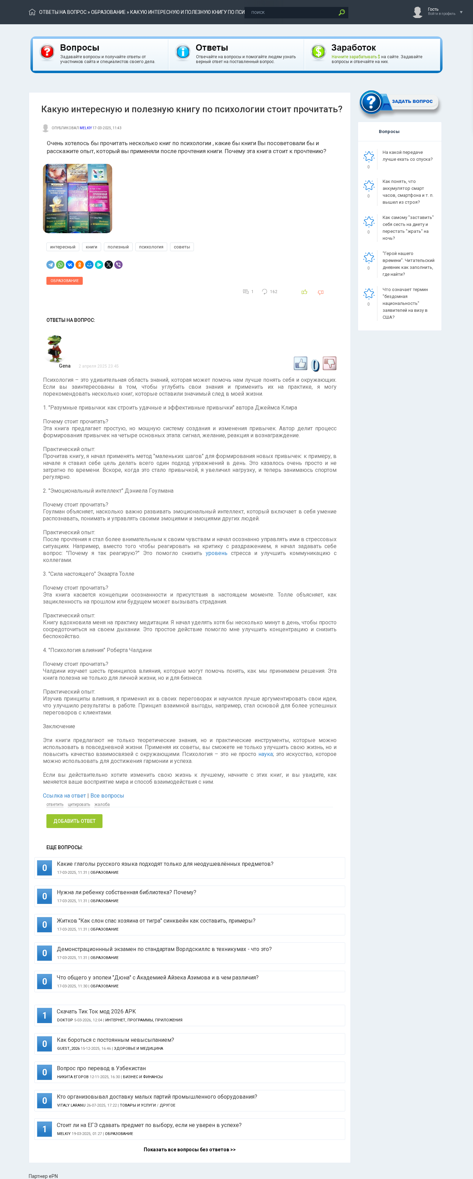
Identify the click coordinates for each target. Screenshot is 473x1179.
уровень (216, 553)
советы (182, 246)
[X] (109, 265)
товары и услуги (138, 1105)
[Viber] (118, 265)
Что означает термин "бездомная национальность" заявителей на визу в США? (405, 303)
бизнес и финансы (143, 1077)
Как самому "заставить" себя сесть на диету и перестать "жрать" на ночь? (408, 228)
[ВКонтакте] (70, 265)
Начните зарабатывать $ (356, 56)
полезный (118, 246)
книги (91, 246)
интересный (62, 246)
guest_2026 (68, 1048)
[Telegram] (50, 265)
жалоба (102, 804)
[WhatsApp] (60, 265)
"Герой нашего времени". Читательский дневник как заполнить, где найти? (409, 264)
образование (108, 12)
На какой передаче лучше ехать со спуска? (408, 156)
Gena (65, 366)
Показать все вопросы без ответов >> (190, 1149)
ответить (54, 804)
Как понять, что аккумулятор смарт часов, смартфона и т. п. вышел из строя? (408, 192)
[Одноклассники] (79, 265)
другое (167, 1105)
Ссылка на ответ (65, 795)
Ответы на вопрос (63, 12)
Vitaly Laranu (71, 1105)
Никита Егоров (73, 1077)
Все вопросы (107, 795)
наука (265, 754)
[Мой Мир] (89, 265)
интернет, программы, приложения (143, 1020)
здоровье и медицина (138, 1048)
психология (151, 246)
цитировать (79, 804)
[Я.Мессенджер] (99, 265)
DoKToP (65, 1020)
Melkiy (86, 128)
